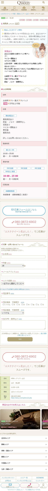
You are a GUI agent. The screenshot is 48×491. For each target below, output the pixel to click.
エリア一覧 (24, 477)
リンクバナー (40, 481)
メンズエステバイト (8, 477)
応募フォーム (10, 487)
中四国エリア (5, 463)
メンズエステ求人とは (24, 481)
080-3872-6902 (25, 222)
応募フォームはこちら (25, 210)
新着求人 (33, 10)
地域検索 (24, 10)
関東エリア (5, 444)
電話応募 (29, 487)
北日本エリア (5, 438)
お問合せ (8, 481)
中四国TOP (4, 10)
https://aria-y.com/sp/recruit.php (21, 398)
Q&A (43, 10)
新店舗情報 (40, 477)
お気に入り (14, 10)
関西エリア (5, 457)
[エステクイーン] (24, 3)
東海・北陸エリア (7, 450)
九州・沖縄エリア (7, 469)
